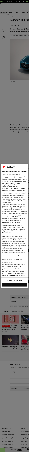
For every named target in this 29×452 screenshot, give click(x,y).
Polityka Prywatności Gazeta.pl (10, 231)
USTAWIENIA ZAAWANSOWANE (14, 280)
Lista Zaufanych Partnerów (18, 275)
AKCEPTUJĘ (14, 285)
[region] (14, 226)
